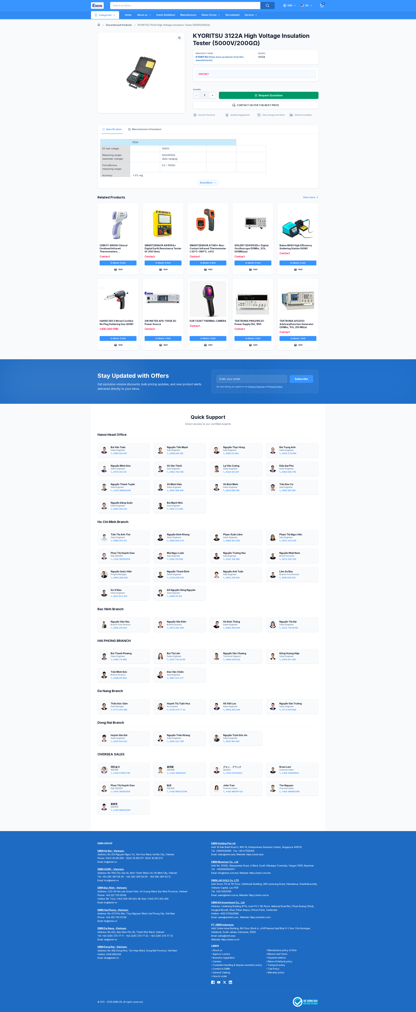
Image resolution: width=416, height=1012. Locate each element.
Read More (206, 182)
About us (142, 14)
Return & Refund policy (280, 961)
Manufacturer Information (147, 129)
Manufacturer (188, 14)
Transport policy (276, 965)
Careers (217, 961)
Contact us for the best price (258, 105)
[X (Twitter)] (224, 982)
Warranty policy (276, 972)
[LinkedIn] (230, 982)
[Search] (267, 5)
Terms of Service (256, 386)
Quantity (197, 89)
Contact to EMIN (221, 968)
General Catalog (221, 972)
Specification (114, 129)
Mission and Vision (277, 954)
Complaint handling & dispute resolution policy (237, 965)
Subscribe (301, 379)
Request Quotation (271, 95)
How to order (220, 976)
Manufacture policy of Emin (282, 950)
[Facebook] (212, 982)
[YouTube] (218, 982)
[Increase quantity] (212, 95)
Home (128, 14)
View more (309, 197)
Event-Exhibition (165, 14)
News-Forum (209, 14)
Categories (105, 15)
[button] (141, 73)
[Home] (99, 24)
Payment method (277, 957)
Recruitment (233, 14)
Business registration (224, 957)
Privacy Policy (275, 386)
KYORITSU (202, 57)
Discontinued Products (119, 25)
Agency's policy (221, 954)
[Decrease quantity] (197, 95)
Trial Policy (273, 968)
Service (249, 14)
